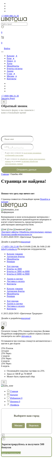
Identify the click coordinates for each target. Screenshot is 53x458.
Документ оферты (10, 232)
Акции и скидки (15, 279)
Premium (11, 261)
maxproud (25, 242)
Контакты (11, 78)
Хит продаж (13, 266)
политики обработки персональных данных (21, 162)
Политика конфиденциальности (16, 234)
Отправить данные (26, 169)
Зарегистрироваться (11, 453)
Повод (10, 61)
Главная (5, 174)
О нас (9, 73)
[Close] (4, 102)
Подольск (34, 425)
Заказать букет (8, 98)
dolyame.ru (26, 336)
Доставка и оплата (16, 281)
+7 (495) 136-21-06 (10, 246)
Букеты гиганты (14, 68)
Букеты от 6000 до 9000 (18, 274)
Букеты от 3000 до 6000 (18, 271)
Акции (10, 71)
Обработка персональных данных (35, 232)
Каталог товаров (15, 254)
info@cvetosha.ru (9, 249)
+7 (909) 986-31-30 (10, 16)
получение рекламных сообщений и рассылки (23, 154)
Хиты (9, 63)
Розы (9, 58)
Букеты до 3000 (14, 269)
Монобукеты (13, 66)
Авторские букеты (16, 256)
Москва (10, 76)
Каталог (11, 56)
